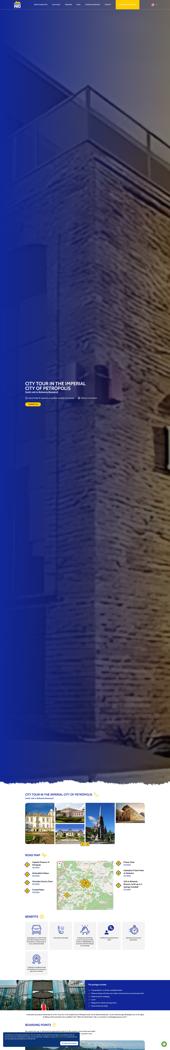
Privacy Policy (62, 1037)
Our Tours (56, 5)
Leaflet (111, 909)
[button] (67, 895)
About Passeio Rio (40, 5)
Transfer (68, 5)
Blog (78, 5)
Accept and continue (69, 1043)
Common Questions (92, 5)
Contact (108, 5)
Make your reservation (127, 5)
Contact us (33, 404)
